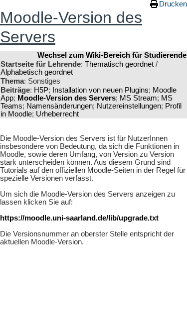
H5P (41, 90)
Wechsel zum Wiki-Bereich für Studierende (112, 55)
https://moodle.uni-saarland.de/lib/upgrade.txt (79, 218)
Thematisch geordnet (119, 64)
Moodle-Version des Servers (66, 98)
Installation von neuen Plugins (100, 90)
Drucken (173, 4)
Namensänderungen (59, 106)
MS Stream (138, 98)
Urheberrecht (57, 114)
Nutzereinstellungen (129, 106)
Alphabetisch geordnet (36, 72)
